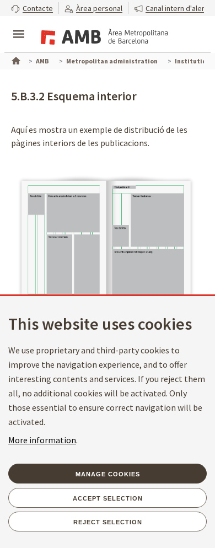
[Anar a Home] (15, 59)
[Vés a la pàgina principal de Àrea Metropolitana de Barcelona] (102, 35)
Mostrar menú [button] (18, 25)
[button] (32, 8)
